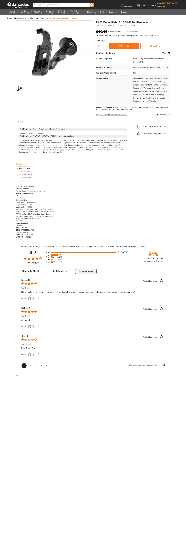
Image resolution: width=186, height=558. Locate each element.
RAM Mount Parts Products (36, 18)
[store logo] (18, 5)
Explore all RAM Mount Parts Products (111, 115)
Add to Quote (165, 115)
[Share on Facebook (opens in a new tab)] (29, 299)
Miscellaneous (19, 18)
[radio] (93, 252)
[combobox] (63, 5)
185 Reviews (36, 263)
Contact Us (161, 6)
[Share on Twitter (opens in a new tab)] (33, 299)
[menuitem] (11, 12)
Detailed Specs (21, 164)
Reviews (19, 239)
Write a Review (85, 271)
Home (9, 18)
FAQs (18, 375)
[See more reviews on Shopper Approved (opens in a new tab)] (38, 299)
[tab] (21, 122)
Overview (21, 122)
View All (166, 53)
